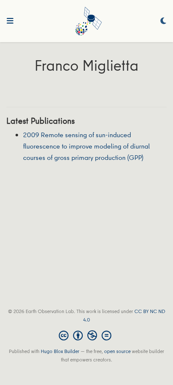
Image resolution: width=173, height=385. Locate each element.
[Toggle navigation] (10, 21)
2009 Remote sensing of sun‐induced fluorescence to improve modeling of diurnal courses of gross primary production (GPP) (86, 146)
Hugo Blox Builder (60, 351)
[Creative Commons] (87, 335)
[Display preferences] (163, 21)
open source (117, 351)
